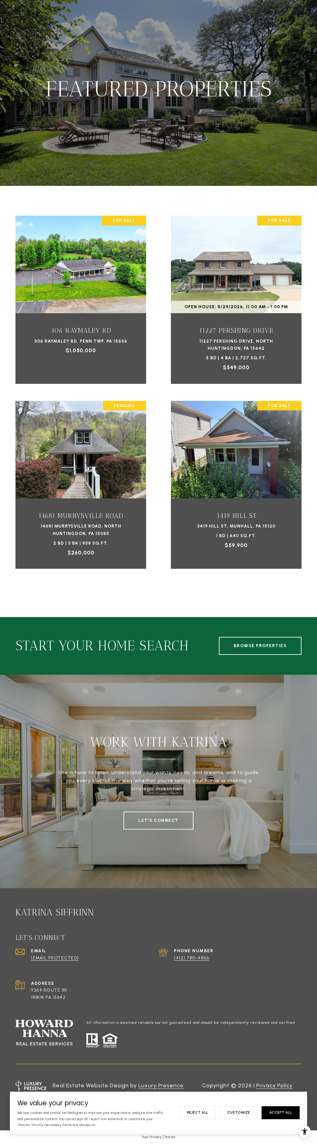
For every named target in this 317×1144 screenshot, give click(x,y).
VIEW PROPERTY (81, 296)
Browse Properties (260, 645)
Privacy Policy (274, 1085)
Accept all (280, 1112)
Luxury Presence (161, 1085)
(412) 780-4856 (191, 958)
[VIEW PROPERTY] (81, 291)
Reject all (197, 1112)
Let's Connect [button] (158, 820)
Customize (238, 1112)
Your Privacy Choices (158, 1137)
